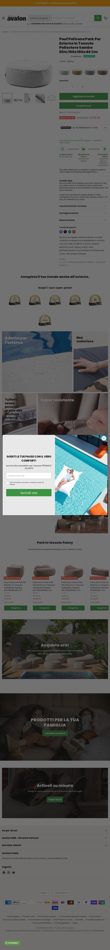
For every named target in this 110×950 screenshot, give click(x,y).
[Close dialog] (104, 438)
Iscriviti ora (29, 493)
